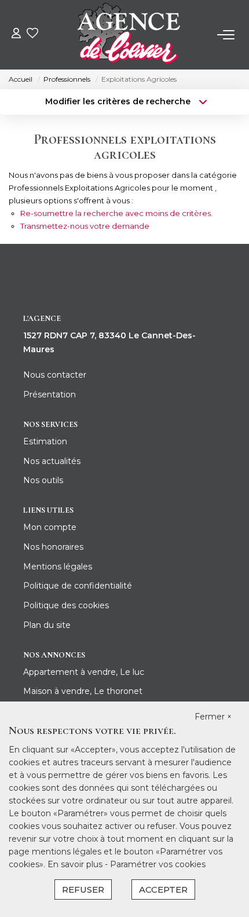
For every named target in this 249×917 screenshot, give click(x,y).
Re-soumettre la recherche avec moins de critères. (116, 213)
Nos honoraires (53, 547)
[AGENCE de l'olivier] (127, 35)
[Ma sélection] (32, 34)
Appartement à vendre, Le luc (83, 672)
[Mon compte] (16, 34)
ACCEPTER (163, 889)
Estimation (45, 441)
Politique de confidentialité (77, 585)
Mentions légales (57, 566)
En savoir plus (76, 864)
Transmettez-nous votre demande (84, 226)
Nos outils (43, 480)
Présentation (49, 394)
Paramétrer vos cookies (158, 864)
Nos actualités (51, 461)
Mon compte (49, 527)
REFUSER (83, 889)
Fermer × (213, 716)
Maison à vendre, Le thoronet (82, 691)
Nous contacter (54, 375)
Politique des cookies (66, 605)
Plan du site (47, 625)
